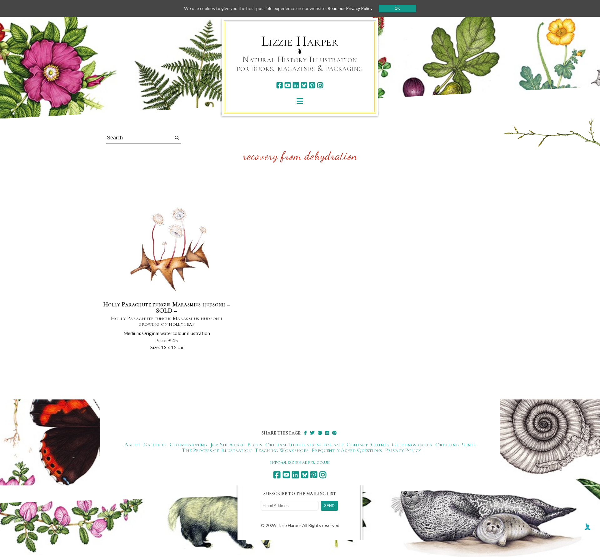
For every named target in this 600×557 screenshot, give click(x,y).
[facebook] (279, 85)
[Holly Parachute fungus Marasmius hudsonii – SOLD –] (166, 248)
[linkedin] (296, 85)
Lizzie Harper (299, 41)
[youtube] (288, 85)
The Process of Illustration (217, 450)
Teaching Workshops (281, 450)
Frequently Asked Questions (347, 450)
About (132, 444)
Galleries (155, 444)
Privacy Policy (403, 450)
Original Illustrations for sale (304, 444)
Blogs (254, 444)
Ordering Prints (455, 444)
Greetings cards (412, 444)
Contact (357, 444)
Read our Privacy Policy (350, 8)
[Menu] (300, 100)
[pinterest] (312, 85)
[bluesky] (304, 85)
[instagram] (320, 85)
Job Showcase (227, 444)
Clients (380, 444)
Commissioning (188, 444)
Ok (397, 8)
